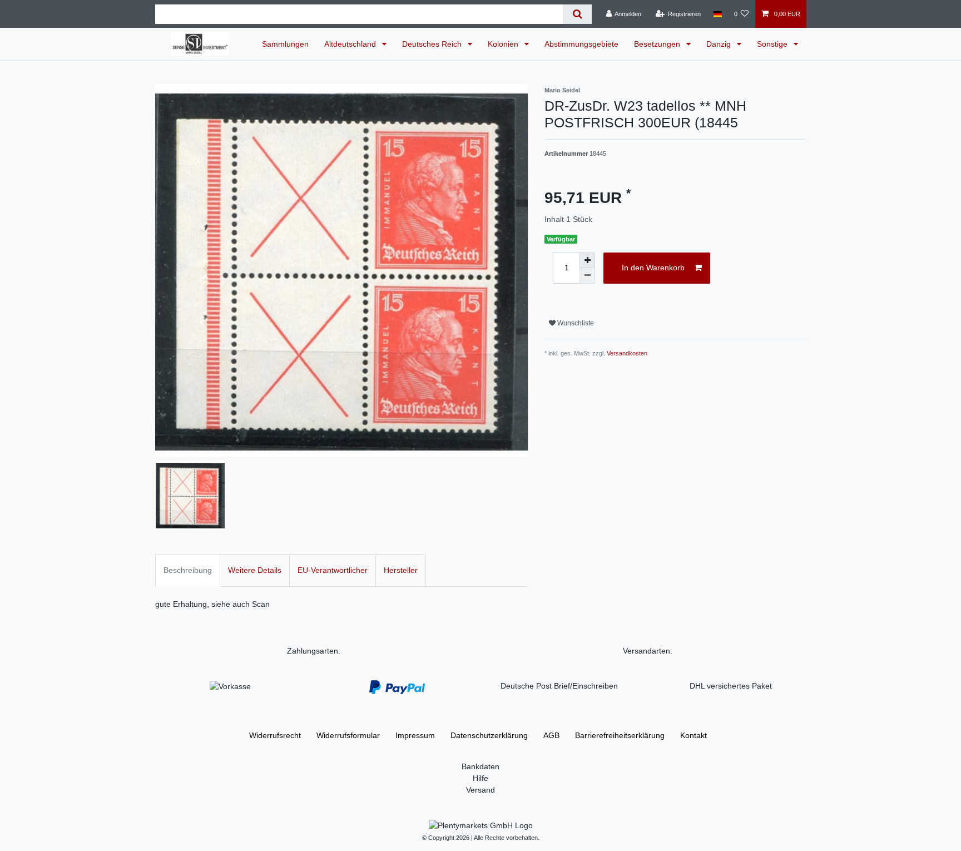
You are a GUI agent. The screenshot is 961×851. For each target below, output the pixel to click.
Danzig (719, 43)
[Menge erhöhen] (587, 260)
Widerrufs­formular (348, 735)
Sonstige (773, 43)
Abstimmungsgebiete (581, 43)
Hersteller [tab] (401, 570)
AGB (551, 735)
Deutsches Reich (433, 43)
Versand (480, 789)
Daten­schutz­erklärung (489, 735)
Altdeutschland (351, 43)
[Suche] (577, 14)
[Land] (717, 14)
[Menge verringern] (587, 276)
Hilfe (480, 778)
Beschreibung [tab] (188, 570)
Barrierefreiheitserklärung (620, 735)
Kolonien (504, 43)
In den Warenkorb (653, 267)
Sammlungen (285, 43)
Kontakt (693, 735)
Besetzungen (658, 43)
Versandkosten (627, 353)
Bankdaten (480, 766)
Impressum (415, 735)
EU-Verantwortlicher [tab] (333, 570)
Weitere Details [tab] (254, 570)
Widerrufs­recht (275, 735)
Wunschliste (575, 323)
